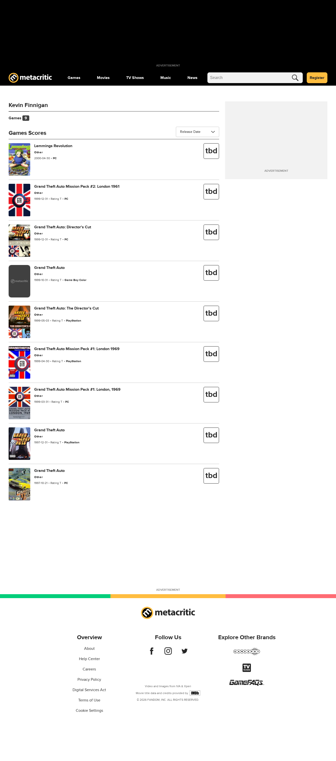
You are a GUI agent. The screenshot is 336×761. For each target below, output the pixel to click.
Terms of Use (89, 700)
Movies (103, 77)
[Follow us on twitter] (184, 653)
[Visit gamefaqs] (246, 684)
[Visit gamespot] (246, 654)
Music (165, 77)
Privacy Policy (89, 679)
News (192, 77)
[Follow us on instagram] (168, 653)
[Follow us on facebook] (151, 653)
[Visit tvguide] (246, 670)
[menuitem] (74, 78)
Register (317, 77)
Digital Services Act (89, 689)
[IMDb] (195, 693)
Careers (89, 669)
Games (74, 77)
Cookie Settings (89, 710)
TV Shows (135, 77)
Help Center (89, 658)
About (89, 648)
